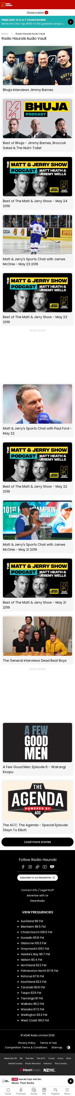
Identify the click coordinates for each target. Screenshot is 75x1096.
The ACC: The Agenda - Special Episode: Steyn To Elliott (37, 806)
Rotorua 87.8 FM (32, 976)
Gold (68, 1058)
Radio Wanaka (33, 1063)
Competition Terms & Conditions (26, 1047)
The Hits (29, 1058)
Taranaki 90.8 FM (33, 987)
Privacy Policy (26, 1043)
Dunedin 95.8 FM (32, 938)
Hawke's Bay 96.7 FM (35, 954)
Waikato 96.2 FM (32, 1004)
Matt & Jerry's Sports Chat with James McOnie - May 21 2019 (37, 526)
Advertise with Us (37, 895)
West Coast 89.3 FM (35, 1020)
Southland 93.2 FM (33, 982)
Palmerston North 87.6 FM (39, 971)
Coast (51, 1058)
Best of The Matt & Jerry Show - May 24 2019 (37, 182)
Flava (60, 1058)
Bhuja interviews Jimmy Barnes (37, 69)
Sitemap (57, 1047)
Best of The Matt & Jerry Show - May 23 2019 (37, 299)
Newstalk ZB (10, 1058)
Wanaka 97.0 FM (32, 1009)
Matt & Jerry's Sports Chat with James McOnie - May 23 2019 (37, 241)
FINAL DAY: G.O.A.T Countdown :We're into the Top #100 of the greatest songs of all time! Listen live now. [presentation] (37, 22)
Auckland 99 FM (32, 921)
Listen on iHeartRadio (37, 1081)
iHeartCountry (15, 1063)
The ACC (41, 1058)
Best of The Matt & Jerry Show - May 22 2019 (37, 468)
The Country (61, 1063)
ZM (21, 1058)
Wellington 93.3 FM (34, 1015)
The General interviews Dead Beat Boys (37, 639)
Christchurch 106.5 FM (36, 932)
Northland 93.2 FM (33, 965)
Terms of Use (48, 1043)
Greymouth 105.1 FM (35, 949)
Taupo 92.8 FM (31, 993)
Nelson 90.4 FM (31, 960)
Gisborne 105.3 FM (33, 943)
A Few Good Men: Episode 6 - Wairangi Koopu (37, 748)
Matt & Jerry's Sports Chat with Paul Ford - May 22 (37, 410)
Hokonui (48, 1063)
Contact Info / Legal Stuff (37, 890)
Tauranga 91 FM (32, 998)
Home (4, 33)
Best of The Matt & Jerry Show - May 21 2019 (37, 584)
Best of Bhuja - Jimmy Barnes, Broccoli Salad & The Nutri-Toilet (37, 124)
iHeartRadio (37, 901)
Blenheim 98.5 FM (33, 927)
